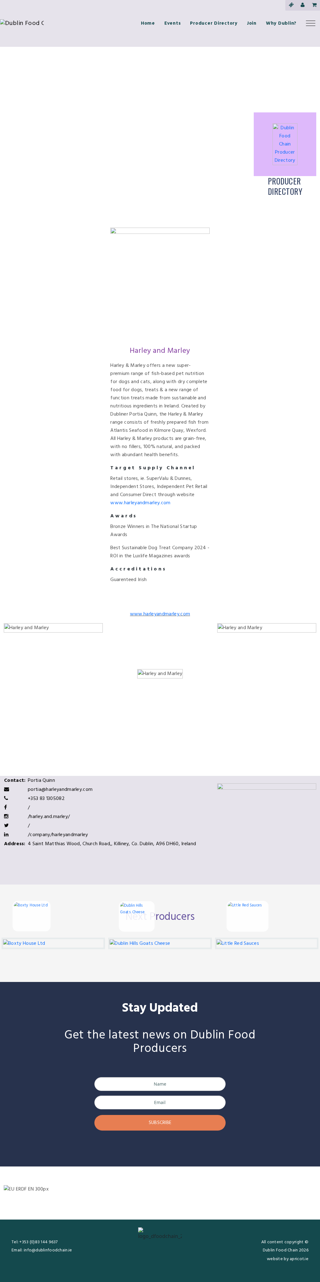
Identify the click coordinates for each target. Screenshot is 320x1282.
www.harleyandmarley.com (140, 503)
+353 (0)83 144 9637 (38, 1242)
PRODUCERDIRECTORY (285, 186)
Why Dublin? (281, 23)
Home (148, 23)
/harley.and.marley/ (49, 817)
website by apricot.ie (287, 1259)
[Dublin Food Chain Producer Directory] (285, 144)
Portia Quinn (41, 781)
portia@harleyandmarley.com (60, 790)
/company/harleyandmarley (58, 835)
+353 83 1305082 (46, 799)
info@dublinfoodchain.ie (48, 1250)
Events (172, 23)
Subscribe (160, 1123)
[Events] (291, 5)
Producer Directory (214, 23)
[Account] (302, 5)
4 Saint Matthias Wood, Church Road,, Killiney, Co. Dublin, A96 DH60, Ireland (112, 844)
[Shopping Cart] (314, 5)
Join (252, 23)
